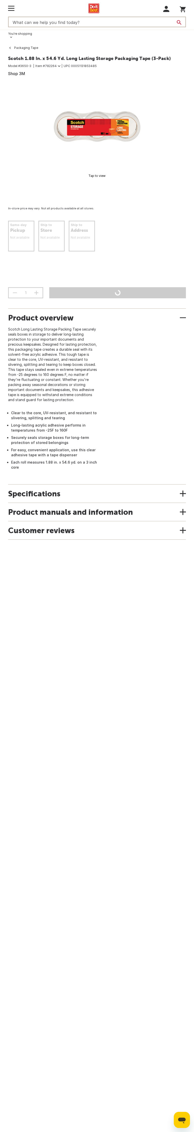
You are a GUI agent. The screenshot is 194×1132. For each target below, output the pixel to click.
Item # (46, 66)
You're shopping (20, 34)
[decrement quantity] (15, 292)
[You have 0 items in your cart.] (183, 8)
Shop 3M (16, 73)
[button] (166, 9)
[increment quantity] (36, 292)
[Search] (179, 22)
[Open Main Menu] (11, 8)
